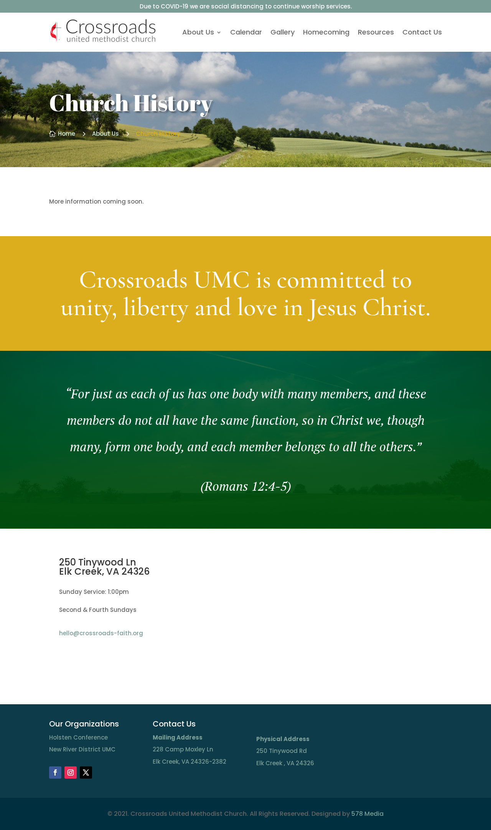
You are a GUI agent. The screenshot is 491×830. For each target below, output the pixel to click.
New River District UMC (82, 749)
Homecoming (326, 32)
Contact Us (422, 32)
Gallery (282, 32)
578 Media (367, 813)
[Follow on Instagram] (70, 772)
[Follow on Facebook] (55, 772)
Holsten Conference (78, 737)
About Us (198, 32)
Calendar (246, 32)
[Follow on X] (86, 772)
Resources (376, 32)
